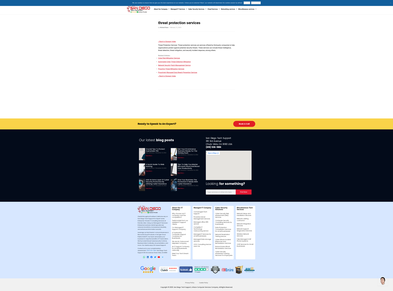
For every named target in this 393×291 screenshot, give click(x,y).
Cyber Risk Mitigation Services (169, 58)
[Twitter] (155, 257)
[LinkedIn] (148, 257)
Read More (256, 3)
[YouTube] (159, 257)
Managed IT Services (178, 9)
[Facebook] (151, 257)
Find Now (243, 192)
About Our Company (160, 9)
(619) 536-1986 (151, 250)
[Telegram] (162, 257)
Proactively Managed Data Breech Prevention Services (177, 72)
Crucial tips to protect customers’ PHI (155, 150)
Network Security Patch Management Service (174, 65)
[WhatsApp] (144, 257)
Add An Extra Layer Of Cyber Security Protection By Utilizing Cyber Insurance (157, 182)
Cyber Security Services (196, 9)
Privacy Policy (189, 283)
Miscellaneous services (246, 9)
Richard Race (164, 27)
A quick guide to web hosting (155, 165)
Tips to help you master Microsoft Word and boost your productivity (189, 166)
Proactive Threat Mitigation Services (171, 69)
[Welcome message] (383, 281)
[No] (390, 3)
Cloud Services (213, 9)
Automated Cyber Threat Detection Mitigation (174, 62)
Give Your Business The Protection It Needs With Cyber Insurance (188, 182)
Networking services (228, 9)
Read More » (149, 155)
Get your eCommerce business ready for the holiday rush (187, 151)
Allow (246, 3)
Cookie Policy (203, 283)
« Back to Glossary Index (167, 42)
